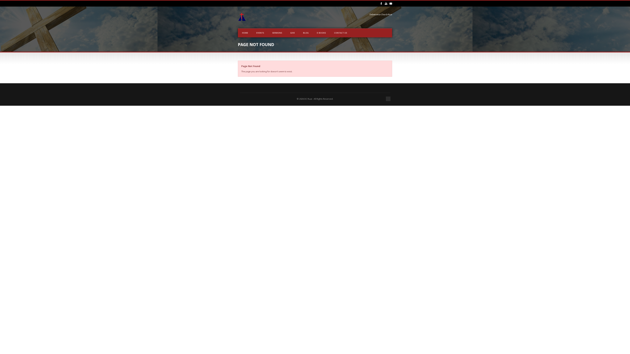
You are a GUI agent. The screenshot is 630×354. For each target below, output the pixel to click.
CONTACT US (340, 32)
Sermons (277, 32)
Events (260, 32)
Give (292, 32)
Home (245, 32)
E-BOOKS (321, 32)
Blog (306, 32)
